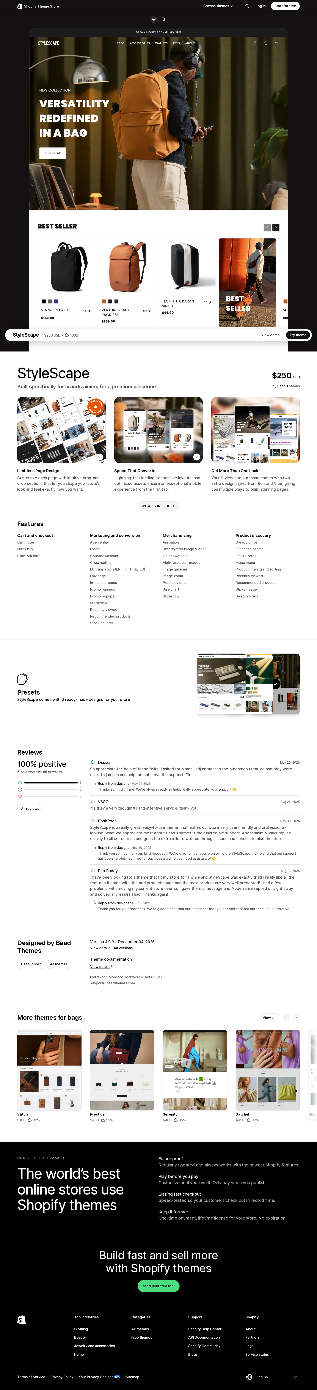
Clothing (81, 1329)
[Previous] (285, 1017)
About (250, 1329)
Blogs (193, 1354)
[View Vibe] (248, 684)
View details (100, 948)
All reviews (30, 808)
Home (79, 1354)
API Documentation (204, 1337)
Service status (257, 1354)
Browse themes (216, 6)
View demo (270, 335)
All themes (58, 964)
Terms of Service (31, 1377)
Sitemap (132, 1377)
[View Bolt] (221, 684)
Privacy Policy (61, 1377)
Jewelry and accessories (94, 1346)
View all (269, 1017)
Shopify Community (204, 1346)
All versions (123, 948)
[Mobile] (163, 19)
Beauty (80, 1337)
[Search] (247, 6)
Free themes (141, 1337)
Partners (252, 1337)
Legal (249, 1346)
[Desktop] (153, 19)
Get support (31, 964)
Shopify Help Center (204, 1329)
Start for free (285, 6)
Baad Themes (288, 386)
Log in (261, 6)
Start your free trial (158, 1286)
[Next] (296, 1017)
